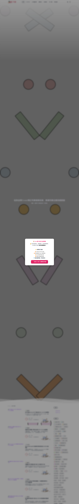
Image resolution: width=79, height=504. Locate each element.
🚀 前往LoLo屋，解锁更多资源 (39, 261)
